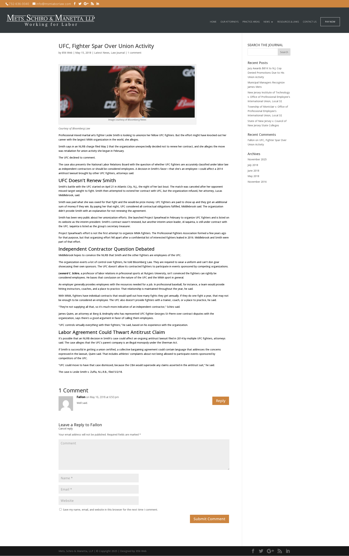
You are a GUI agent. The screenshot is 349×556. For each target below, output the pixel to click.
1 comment (134, 52)
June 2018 (253, 170)
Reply (220, 400)
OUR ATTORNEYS (229, 22)
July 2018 (253, 165)
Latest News (101, 52)
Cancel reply (66, 428)
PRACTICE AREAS (251, 22)
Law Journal (118, 52)
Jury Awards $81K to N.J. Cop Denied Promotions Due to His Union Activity (266, 73)
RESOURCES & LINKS (288, 22)
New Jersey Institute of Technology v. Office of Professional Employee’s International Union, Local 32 (269, 97)
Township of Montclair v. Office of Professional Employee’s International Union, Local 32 (268, 111)
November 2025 (257, 159)
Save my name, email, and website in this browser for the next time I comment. (110, 509)
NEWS (267, 22)
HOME (213, 22)
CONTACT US (309, 22)
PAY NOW (330, 22)
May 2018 (253, 176)
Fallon (96, 424)
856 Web (67, 52)
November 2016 (257, 181)
